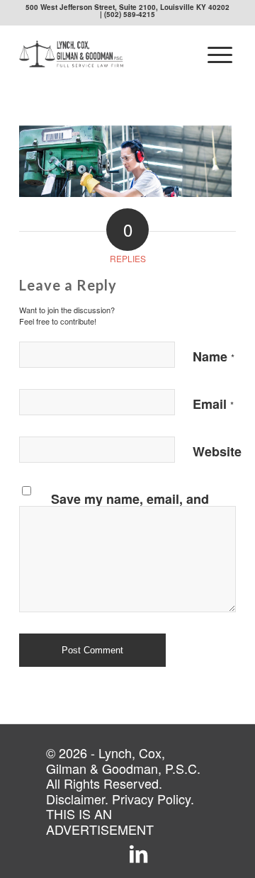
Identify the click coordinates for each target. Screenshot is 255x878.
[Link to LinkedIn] (138, 855)
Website (217, 451)
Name (213, 356)
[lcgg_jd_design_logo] (106, 54)
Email (213, 404)
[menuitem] (220, 54)
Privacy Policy (151, 798)
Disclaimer (75, 798)
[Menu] (220, 54)
